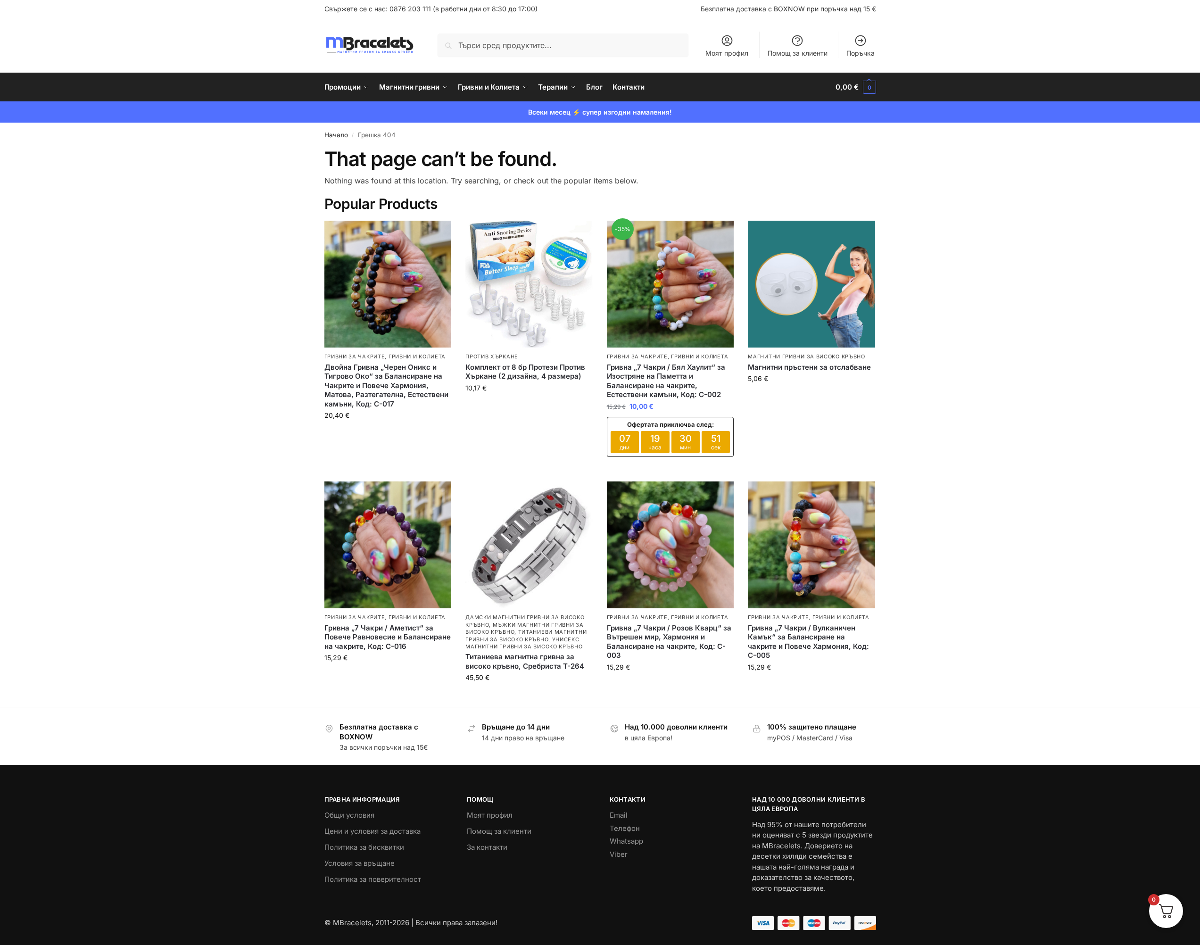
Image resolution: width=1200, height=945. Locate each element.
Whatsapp (626, 841)
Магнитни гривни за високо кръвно (806, 356)
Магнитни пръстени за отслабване (809, 367)
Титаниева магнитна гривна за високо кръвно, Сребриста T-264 (524, 661)
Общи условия (349, 815)
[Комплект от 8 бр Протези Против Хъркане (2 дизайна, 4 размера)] (529, 284)
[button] (856, 87)
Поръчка (860, 53)
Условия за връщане (359, 863)
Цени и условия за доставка (372, 831)
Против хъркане (491, 356)
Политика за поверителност (372, 879)
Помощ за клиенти (798, 53)
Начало (336, 135)
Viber (619, 854)
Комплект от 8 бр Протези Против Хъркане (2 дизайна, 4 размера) (525, 372)
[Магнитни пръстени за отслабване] (811, 284)
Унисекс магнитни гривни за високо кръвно (523, 643)
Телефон (625, 828)
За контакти (487, 847)
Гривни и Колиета (417, 356)
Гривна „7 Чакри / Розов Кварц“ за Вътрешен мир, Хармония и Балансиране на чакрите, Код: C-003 (669, 641)
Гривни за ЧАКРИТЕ (354, 356)
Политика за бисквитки (364, 847)
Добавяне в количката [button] (387, 435)
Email (619, 815)
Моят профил (726, 53)
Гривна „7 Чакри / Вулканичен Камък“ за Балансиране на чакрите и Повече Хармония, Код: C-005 (808, 641)
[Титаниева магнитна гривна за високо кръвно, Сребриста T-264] (529, 545)
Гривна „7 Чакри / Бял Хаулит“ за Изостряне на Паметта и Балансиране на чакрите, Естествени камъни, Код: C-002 (666, 381)
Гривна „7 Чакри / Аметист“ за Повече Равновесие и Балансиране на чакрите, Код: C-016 (387, 637)
